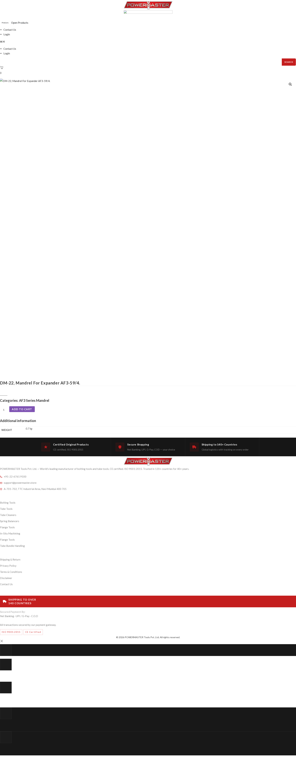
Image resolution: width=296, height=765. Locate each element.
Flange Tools (7, 527)
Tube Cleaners (8, 514)
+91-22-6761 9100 (15, 476)
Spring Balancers (9, 521)
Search (289, 62)
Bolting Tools (7, 502)
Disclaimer (6, 578)
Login (6, 34)
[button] (148, 41)
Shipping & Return (10, 559)
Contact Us (9, 29)
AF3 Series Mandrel (34, 400)
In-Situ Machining (10, 533)
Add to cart (22, 409)
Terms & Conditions (11, 571)
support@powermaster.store (20, 482)
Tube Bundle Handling (12, 545)
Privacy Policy (8, 565)
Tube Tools (6, 508)
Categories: (9, 400)
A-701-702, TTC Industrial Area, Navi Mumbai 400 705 (35, 488)
